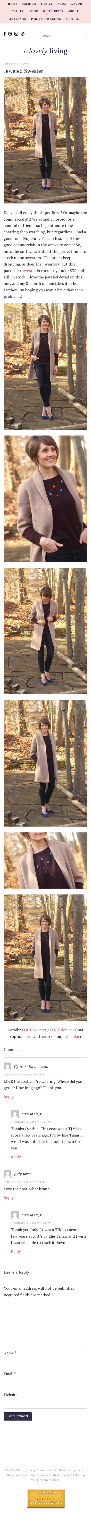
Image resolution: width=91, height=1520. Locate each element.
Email (10, 1373)
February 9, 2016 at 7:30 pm (31, 1122)
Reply (9, 1096)
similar (74, 1036)
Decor (76, 3)
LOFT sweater (34, 1029)
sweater (29, 270)
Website (10, 1394)
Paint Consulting (46, 18)
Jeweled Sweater (23, 71)
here (28, 1036)
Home (12, 3)
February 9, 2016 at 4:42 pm (24, 1074)
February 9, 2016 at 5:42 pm (24, 1182)
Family (47, 3)
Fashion (29, 3)
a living (45, 50)
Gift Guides (53, 11)
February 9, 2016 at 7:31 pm (31, 1223)
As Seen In (17, 18)
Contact (73, 18)
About (73, 11)
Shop (34, 11)
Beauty (17, 11)
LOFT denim (61, 1029)
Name (10, 1353)
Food (62, 3)
